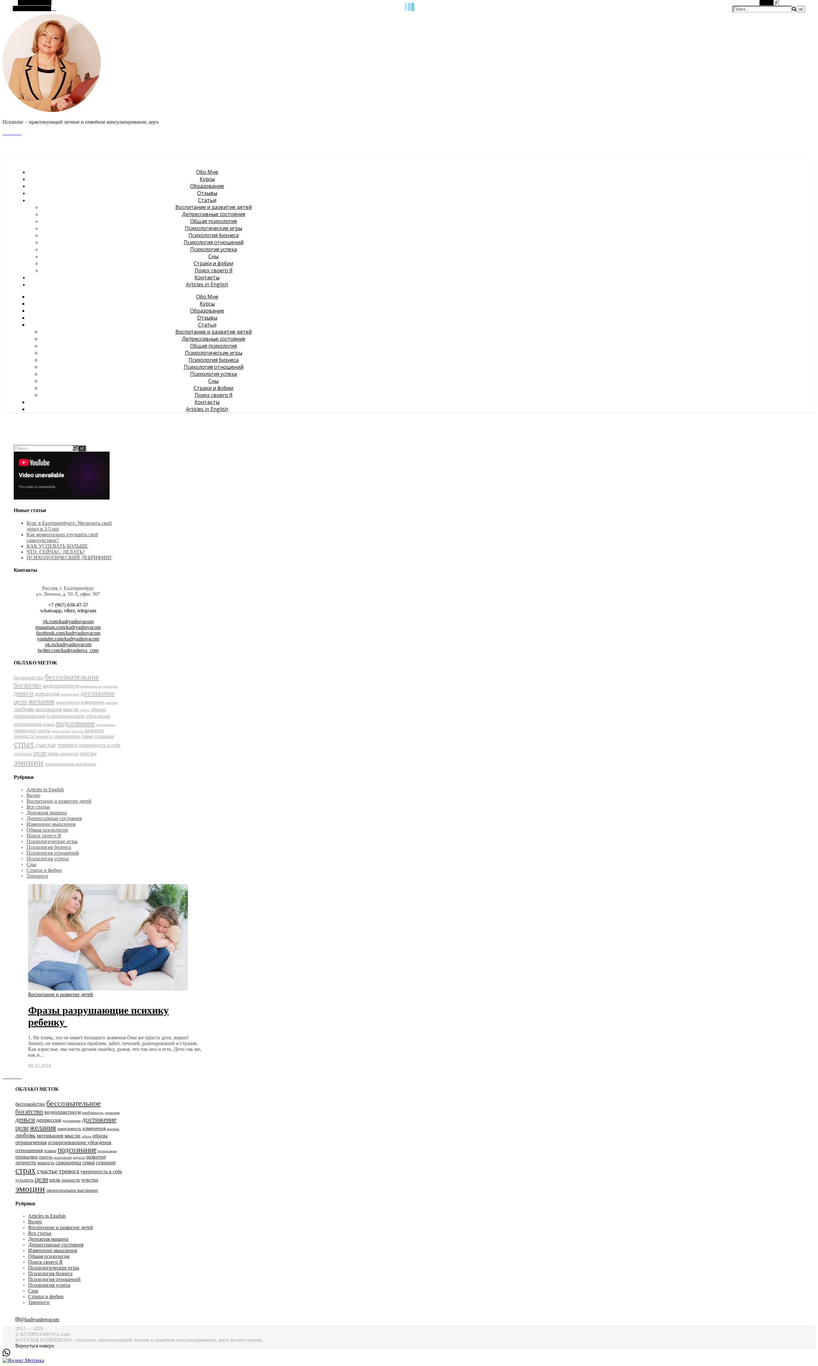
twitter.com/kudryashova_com (68, 650)
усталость (23, 753)
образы (98, 709)
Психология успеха (213, 249)
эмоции (28, 762)
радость (77, 731)
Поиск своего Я (214, 270)
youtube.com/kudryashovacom (68, 638)
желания (41, 701)
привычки (25, 730)
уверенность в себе (99, 745)
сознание (104, 736)
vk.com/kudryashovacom (68, 621)
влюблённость (91, 686)
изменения (92, 702)
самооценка (67, 736)
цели (39, 753)
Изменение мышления (51, 824)
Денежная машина (47, 812)
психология (61, 731)
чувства (88, 753)
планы (48, 724)
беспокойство (28, 677)
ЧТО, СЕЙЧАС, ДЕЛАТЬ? (56, 552)
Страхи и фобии (213, 263)
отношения (27, 724)
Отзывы (207, 193)
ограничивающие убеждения (78, 716)
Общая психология (213, 221)
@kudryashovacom (39, 1319)
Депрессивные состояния (213, 214)
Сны (213, 256)
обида (84, 710)
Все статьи (38, 807)
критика (111, 702)
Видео (33, 795)
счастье (45, 744)
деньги (23, 693)
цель (53, 753)
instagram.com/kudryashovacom (68, 627)
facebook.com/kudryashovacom (68, 633)
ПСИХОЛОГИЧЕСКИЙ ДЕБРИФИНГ (69, 557)
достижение (70, 694)
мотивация (48, 709)
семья (87, 736)
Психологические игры (213, 228)
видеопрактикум (61, 685)
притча (44, 730)
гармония (110, 686)
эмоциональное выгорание (70, 764)
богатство (28, 685)
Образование (207, 186)
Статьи (207, 200)
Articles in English (207, 284)
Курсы (207, 178)
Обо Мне (207, 171)
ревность (44, 736)
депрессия (47, 693)
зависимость (68, 702)
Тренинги (37, 876)
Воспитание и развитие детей (213, 207)
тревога (67, 744)
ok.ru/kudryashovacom (68, 644)
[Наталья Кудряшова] (52, 111)
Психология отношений (213, 242)
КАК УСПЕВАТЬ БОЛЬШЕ (57, 546)
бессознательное (72, 677)
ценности (69, 753)
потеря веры (105, 724)
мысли (71, 709)
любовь (24, 709)
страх (24, 744)
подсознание (75, 723)
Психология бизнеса (214, 235)
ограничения (29, 716)
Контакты (207, 277)
